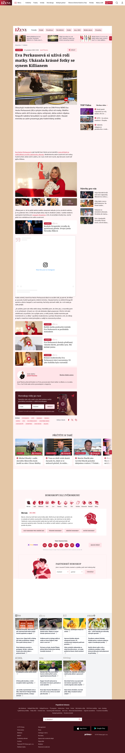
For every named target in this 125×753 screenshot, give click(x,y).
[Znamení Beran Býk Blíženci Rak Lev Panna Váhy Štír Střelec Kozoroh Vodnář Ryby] (38, 406)
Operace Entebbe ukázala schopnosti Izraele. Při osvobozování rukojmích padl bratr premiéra (74, 641)
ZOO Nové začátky (91, 708)
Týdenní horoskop (55, 530)
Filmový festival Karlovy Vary (77, 3)
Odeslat (50, 406)
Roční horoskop (88, 530)
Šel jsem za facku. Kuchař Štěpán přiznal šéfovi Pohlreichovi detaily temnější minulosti (50, 649)
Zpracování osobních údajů (46, 738)
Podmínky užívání (22, 738)
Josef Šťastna (44, 50)
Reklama (19, 733)
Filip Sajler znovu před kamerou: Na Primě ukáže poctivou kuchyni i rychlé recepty (101, 203)
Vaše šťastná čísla (61, 541)
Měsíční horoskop (72, 530)
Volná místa (20, 730)
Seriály (42, 3)
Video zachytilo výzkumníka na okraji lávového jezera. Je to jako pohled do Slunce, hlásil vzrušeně (74, 649)
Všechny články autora (66, 375)
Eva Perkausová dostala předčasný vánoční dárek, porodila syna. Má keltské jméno (58, 344)
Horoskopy (50, 3)
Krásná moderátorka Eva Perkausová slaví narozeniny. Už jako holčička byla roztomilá (57, 360)
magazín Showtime (39, 215)
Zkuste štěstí (95, 545)
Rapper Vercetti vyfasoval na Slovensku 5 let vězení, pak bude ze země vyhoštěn (50, 683)
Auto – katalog (102, 708)
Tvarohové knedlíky (102, 710)
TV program (53, 708)
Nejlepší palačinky (57, 713)
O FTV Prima (20, 727)
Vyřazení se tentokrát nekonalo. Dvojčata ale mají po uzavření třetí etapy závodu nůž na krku (101, 212)
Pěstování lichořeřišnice (75, 710)
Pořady (91, 3)
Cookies (19, 741)
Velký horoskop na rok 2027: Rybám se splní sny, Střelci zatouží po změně (66, 38)
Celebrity (28, 3)
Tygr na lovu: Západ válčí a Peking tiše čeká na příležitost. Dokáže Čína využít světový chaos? (26, 640)
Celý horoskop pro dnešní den (33, 530)
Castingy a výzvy (43, 733)
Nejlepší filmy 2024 (33, 708)
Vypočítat (90, 572)
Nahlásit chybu (21, 747)
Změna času (61, 708)
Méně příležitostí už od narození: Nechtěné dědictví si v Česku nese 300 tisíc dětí (35, 39)
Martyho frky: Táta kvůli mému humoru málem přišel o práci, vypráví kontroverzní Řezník (49, 674)
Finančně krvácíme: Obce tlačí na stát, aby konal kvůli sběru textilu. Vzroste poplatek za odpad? (26, 631)
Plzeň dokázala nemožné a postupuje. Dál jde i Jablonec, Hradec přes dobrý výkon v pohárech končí (24, 650)
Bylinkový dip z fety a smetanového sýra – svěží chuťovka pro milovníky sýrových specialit (98, 631)
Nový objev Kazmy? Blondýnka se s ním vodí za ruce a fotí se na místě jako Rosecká (50, 691)
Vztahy (35, 3)
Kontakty (40, 735)
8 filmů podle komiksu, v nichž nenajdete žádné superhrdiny (24, 682)
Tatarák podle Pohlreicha (53, 710)
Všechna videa (101, 105)
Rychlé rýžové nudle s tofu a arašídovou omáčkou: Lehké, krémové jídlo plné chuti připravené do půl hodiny (98, 650)
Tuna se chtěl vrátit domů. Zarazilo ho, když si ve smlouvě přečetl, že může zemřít (58, 462)
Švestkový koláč (68, 713)
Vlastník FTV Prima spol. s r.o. (25, 744)
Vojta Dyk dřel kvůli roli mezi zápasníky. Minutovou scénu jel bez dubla (101, 195)
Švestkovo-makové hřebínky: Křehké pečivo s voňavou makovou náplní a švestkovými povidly (98, 640)
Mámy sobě (99, 3)
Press (39, 730)
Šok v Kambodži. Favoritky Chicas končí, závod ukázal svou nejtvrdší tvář (101, 220)
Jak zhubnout (22, 708)
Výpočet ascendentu (89, 710)
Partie (67, 708)
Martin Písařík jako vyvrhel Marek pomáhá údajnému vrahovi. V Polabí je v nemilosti (86, 462)
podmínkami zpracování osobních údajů (44, 411)
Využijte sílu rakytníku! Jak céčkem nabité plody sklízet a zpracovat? (74, 673)
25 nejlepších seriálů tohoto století (26, 672)
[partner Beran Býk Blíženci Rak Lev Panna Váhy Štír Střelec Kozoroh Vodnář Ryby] (76, 572)
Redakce (40, 744)
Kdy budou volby (80, 708)
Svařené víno (41, 710)
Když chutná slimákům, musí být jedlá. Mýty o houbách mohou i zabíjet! (73, 691)
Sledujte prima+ (61, 3)
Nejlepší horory (44, 708)
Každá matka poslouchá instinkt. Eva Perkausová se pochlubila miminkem (57, 329)
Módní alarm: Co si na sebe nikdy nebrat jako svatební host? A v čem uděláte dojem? (100, 39)
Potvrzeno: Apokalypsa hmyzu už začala (73, 630)
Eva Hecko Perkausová (23, 152)
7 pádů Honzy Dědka (23, 710)
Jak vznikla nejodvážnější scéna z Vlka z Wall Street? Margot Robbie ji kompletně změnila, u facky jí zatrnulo (26, 692)
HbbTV (19, 735)
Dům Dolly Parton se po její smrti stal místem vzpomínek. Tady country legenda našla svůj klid (73, 683)
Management (42, 727)
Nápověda (41, 741)
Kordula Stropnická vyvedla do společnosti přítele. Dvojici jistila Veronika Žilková (57, 228)
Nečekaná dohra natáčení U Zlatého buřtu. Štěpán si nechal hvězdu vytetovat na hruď (49, 631)
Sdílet (73, 50)
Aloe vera (64, 710)
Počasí (72, 708)
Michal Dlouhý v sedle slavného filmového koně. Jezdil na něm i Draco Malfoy (29, 460)
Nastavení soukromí (44, 747)
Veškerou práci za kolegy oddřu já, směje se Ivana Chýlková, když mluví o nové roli (50, 640)
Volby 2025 (33, 710)
